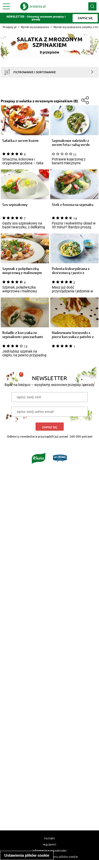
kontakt (49, 838)
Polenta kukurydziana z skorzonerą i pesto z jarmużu (71, 271)
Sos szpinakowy (14, 205)
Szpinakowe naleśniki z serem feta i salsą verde (71, 143)
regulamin (49, 844)
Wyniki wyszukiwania (35, 27)
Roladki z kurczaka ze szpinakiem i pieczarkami (22, 335)
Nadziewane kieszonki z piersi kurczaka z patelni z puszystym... (73, 335)
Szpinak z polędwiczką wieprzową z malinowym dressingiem (22, 271)
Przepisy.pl (9, 27)
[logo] (33, 6)
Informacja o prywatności (49, 850)
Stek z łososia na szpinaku (72, 205)
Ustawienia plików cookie (26, 855)
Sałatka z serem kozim (20, 141)
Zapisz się (49, 427)
